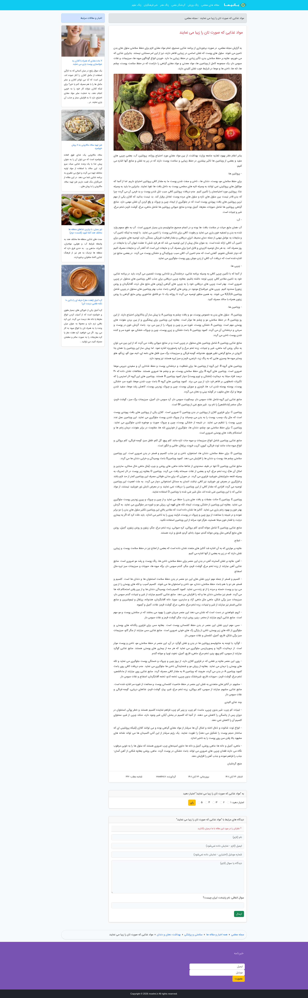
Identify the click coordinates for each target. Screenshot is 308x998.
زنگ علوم (136, 5)
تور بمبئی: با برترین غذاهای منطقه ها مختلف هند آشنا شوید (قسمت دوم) (85, 231)
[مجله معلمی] (235, 5)
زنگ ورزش (193, 5)
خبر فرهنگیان (151, 5)
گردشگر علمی (178, 5)
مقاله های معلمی (210, 5)
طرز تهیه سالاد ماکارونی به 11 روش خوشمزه (87, 146)
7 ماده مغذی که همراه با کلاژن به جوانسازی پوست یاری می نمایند (87, 62)
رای (192, 803)
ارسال (239, 914)
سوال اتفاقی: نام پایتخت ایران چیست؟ (223, 898)
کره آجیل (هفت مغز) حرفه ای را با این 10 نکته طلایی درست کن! (83, 302)
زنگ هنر (164, 5)
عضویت (239, 979)
